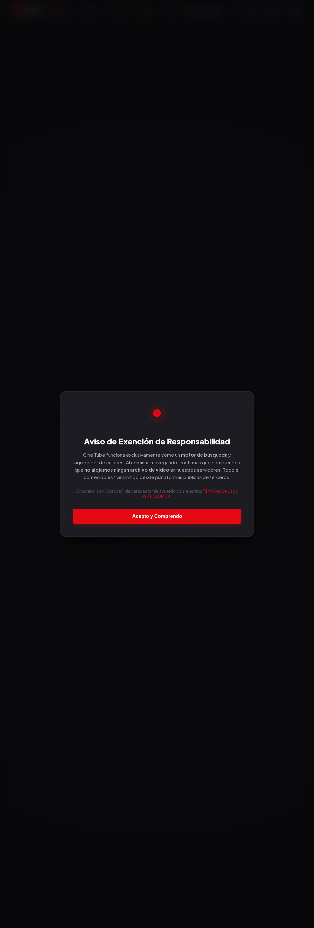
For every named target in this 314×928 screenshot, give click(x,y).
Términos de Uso (219, 491)
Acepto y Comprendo (157, 516)
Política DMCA (156, 496)
